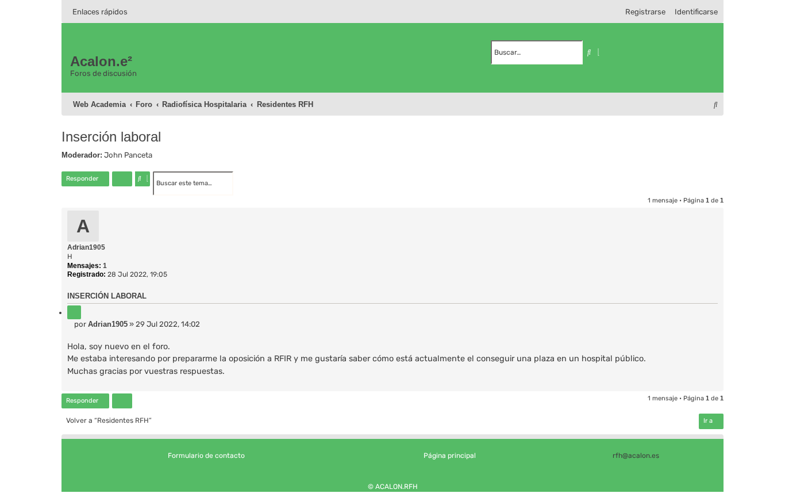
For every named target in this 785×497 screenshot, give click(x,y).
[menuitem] (693, 11)
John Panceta (128, 155)
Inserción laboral (111, 136)
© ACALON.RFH (393, 487)
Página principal (450, 456)
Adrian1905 (86, 247)
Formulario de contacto (206, 456)
